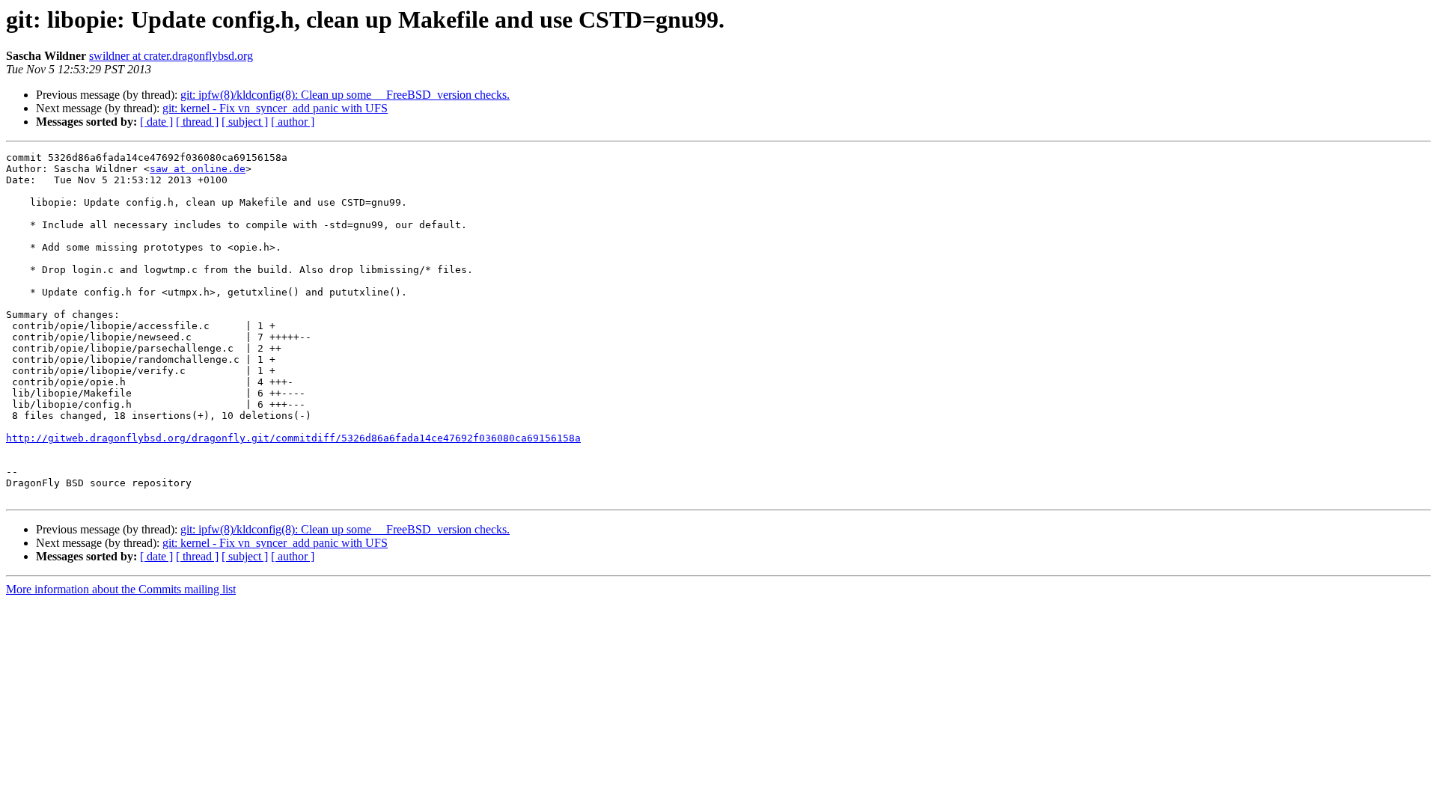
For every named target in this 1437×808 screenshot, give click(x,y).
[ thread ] (197, 121)
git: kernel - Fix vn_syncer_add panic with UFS (275, 108)
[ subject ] (245, 121)
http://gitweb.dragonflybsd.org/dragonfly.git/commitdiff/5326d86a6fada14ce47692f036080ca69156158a (293, 438)
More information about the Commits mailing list (121, 589)
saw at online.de (197, 168)
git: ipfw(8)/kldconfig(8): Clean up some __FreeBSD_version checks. (345, 94)
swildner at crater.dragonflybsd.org (171, 55)
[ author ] (292, 121)
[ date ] (156, 121)
